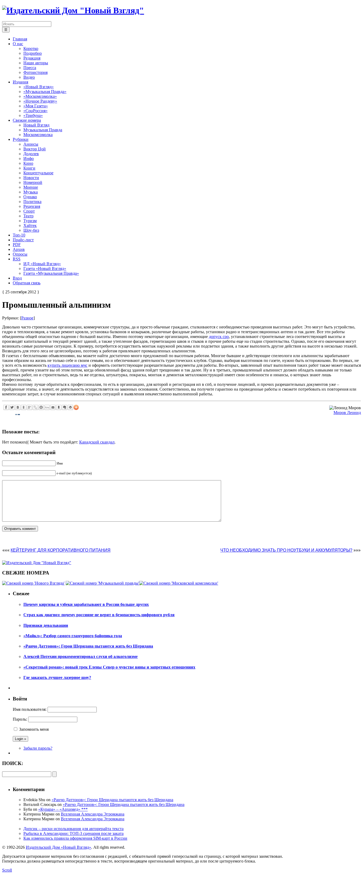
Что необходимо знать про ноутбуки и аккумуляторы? (286, 550)
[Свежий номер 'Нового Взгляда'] (33, 583)
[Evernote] (64, 407)
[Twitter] (12, 407)
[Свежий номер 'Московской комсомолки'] (178, 583)
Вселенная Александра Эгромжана (92, 814)
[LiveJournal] (35, 407)
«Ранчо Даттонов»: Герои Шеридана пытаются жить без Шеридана (112, 799)
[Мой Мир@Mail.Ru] (41, 407)
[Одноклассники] (23, 407)
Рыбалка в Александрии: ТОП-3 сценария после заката (73, 833)
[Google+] (29, 407)
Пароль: (20, 719)
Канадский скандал (97, 442)
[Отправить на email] (53, 407)
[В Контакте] (17, 407)
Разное (27, 318)
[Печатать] (70, 407)
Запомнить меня (34, 729)
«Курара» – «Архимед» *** (63, 809)
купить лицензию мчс (67, 365)
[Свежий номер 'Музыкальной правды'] (102, 583)
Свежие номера (27, 120)
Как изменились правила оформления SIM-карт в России (75, 838)
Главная (20, 39)
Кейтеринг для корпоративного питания (61, 550)
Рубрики (20, 139)
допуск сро (219, 336)
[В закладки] (58, 407)
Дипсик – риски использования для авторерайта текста (73, 828)
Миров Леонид (347, 412)
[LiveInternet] (47, 407)
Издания (20, 82)
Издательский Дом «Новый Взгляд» (58, 847)
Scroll (7, 870)
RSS (16, 259)
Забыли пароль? (37, 748)
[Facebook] (6, 407)
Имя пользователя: (30, 709)
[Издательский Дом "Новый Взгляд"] (36, 562)
